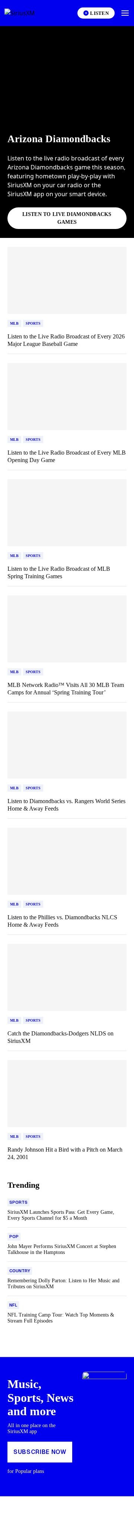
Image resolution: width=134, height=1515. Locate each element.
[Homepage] (28, 13)
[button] (125, 13)
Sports (33, 323)
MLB (14, 323)
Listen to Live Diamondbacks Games (67, 218)
